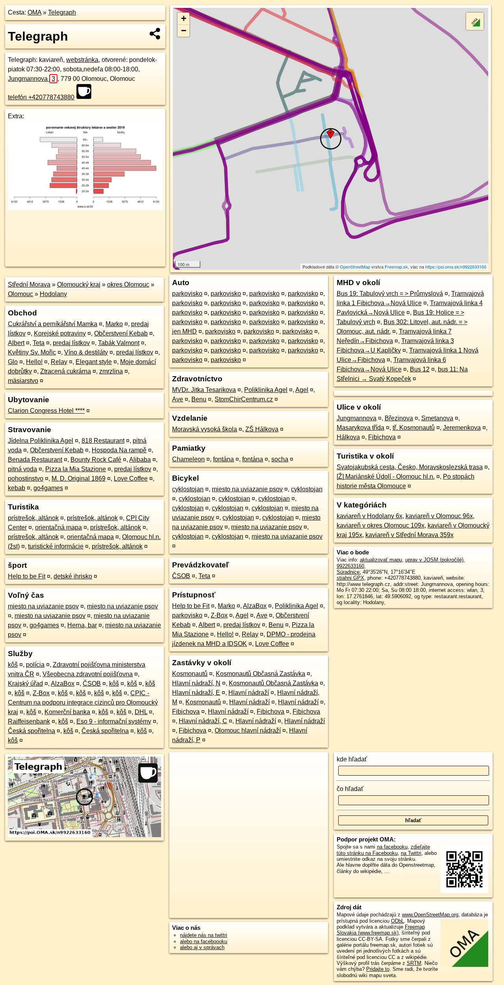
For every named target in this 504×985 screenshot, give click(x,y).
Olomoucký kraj (78, 284)
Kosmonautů (190, 673)
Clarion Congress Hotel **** (46, 410)
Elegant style (94, 361)
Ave (177, 399)
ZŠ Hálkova (261, 429)
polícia (35, 664)
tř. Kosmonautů (414, 427)
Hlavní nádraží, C (203, 721)
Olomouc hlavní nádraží (248, 730)
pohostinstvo (25, 478)
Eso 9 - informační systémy (113, 721)
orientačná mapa (58, 527)
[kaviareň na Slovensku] (86, 91)
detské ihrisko (73, 576)
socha (279, 459)
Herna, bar (82, 625)
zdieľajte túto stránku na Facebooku (383, 850)
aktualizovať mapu (381, 560)
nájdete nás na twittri (203, 935)
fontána (223, 459)
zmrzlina (111, 371)
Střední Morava (29, 284)
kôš (13, 664)
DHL (141, 712)
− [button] (183, 30)
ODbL (397, 921)
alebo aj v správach (202, 947)
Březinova (399, 418)
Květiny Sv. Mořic (32, 352)
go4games (48, 488)
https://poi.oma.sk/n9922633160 (455, 266)
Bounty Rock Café (95, 459)
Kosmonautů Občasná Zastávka (260, 673)
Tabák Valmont (118, 343)
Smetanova (437, 418)
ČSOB (92, 683)
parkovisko (187, 293)
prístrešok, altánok (33, 518)
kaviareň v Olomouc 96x (439, 516)
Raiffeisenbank (29, 721)
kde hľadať (352, 759)
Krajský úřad (25, 683)
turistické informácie (55, 546)
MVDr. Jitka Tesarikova (204, 389)
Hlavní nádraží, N (196, 683)
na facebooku (392, 847)
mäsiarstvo (23, 380)
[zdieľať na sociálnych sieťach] (155, 33)
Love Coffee (131, 478)
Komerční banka (67, 712)
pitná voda (22, 469)
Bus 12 (420, 369)
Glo (13, 361)
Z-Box (41, 693)
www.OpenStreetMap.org (430, 915)
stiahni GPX (350, 578)
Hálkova (348, 437)
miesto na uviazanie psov (43, 606)
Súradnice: (349, 572)
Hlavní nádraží (248, 692)
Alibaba (140, 459)
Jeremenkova (462, 427)
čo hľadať (350, 788)
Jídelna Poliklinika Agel (40, 440)
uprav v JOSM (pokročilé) (434, 560)
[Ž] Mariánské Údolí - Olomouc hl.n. (386, 476)
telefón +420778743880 (41, 97)
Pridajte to (377, 969)
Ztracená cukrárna (65, 371)
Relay (59, 361)
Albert (16, 343)
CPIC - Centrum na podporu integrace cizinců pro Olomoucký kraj (83, 702)
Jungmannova (31, 78)
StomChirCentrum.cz (244, 399)
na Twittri (411, 853)
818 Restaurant (103, 440)
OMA (34, 12)
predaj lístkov (71, 343)
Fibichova (186, 711)
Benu (198, 399)
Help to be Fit (26, 576)
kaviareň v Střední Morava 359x (409, 535)
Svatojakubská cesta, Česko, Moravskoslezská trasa (410, 467)
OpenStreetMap (355, 266)
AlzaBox (62, 683)
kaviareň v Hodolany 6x (369, 516)
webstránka (82, 59)
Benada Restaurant (35, 459)
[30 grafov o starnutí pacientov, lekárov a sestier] (85, 207)
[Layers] (475, 21)
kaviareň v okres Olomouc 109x (380, 525)
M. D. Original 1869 (79, 478)
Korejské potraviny (60, 333)
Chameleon (188, 459)
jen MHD (184, 331)
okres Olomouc (128, 284)
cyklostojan (188, 489)
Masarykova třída (360, 427)
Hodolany (53, 294)
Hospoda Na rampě (119, 450)
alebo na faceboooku (203, 941)
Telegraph (62, 12)
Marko (114, 324)
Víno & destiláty (86, 352)
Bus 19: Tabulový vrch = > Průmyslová (390, 293)
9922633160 (350, 566)
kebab (16, 488)
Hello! (34, 361)
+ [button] (183, 18)
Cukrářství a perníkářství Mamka (52, 324)
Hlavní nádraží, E (196, 692)
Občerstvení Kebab (121, 333)
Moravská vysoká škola (204, 429)
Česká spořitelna (31, 731)
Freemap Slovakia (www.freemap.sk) (381, 930)
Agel (301, 389)
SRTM (414, 963)
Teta (38, 343)
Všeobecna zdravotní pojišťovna (88, 674)
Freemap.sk (396, 266)
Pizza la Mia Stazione (75, 469)
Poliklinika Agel (265, 389)
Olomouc (20, 294)
